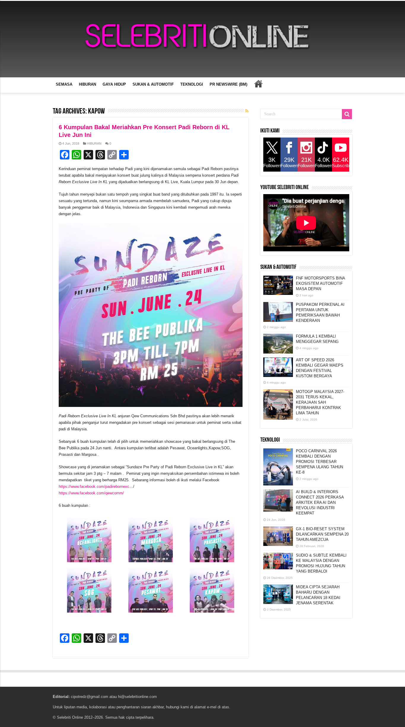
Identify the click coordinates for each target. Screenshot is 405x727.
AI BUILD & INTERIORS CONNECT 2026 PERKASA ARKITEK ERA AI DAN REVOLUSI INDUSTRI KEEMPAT (320, 502)
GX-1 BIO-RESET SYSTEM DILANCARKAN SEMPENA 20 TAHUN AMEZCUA (322, 534)
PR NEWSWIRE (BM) (228, 84)
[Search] (347, 114)
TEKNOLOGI (191, 84)
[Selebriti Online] (202, 39)
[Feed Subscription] (246, 110)
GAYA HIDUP (114, 84)
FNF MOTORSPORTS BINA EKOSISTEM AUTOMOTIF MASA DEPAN (320, 283)
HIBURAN (87, 84)
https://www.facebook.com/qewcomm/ (91, 493)
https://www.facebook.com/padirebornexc (94, 486)
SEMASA (64, 84)
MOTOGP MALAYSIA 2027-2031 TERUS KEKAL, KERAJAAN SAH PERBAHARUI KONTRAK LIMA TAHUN (320, 402)
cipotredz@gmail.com (89, 696)
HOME (258, 83)
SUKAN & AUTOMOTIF (153, 84)
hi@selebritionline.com (137, 696)
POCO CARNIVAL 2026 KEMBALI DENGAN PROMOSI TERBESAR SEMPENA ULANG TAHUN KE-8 (319, 461)
